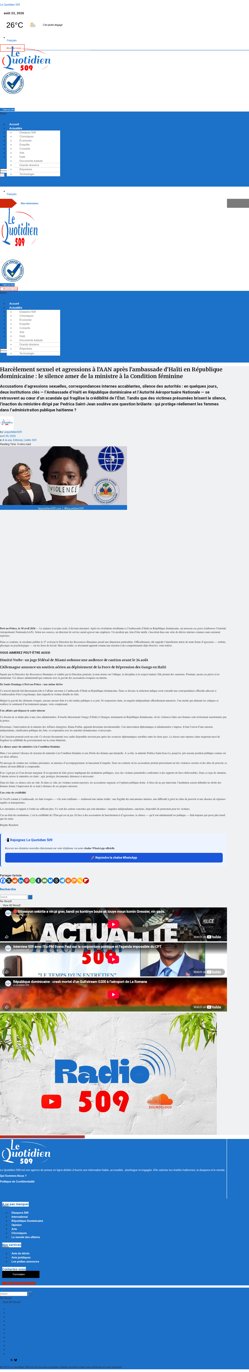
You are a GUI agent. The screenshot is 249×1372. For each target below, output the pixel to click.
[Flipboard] (86, 881)
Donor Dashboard (17, 1321)
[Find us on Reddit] (21, 1360)
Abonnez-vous (10, 289)
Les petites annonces (25, 1261)
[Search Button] (30, 897)
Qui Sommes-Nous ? (13, 1175)
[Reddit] (15, 881)
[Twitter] (115, 101)
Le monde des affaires (26, 1237)
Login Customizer (17, 1333)
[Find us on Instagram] (6, 1360)
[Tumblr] (39, 881)
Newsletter (13, 1341)
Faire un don (9, 109)
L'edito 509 (30, 440)
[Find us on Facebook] (1, 1360)
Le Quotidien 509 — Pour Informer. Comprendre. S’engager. (41, 1329)
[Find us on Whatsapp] (4, 1360)
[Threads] (56, 881)
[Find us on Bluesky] (16, 1360)
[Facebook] (110, 101)
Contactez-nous (16, 1309)
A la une (7, 440)
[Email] (44, 881)
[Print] (68, 881)
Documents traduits (31, 160)
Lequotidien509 (13, 432)
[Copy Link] (80, 881)
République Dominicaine (27, 1220)
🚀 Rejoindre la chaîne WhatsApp (114, 857)
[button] (102, 116)
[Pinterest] (27, 881)
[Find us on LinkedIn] (19, 1360)
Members (12, 1337)
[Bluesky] (50, 881)
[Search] (2, 175)
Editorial (17, 440)
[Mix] (74, 881)
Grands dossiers (29, 165)
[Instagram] (119, 101)
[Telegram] (123, 101)
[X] (9, 881)
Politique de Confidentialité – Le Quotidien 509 (34, 1350)
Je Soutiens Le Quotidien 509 (24, 1325)
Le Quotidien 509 (10, 5)
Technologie (26, 174)
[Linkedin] (21, 881)
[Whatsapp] (106, 101)
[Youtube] (128, 101)
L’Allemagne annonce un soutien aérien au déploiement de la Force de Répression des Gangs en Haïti (83, 667)
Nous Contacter (16, 1346)
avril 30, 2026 (8, 436)
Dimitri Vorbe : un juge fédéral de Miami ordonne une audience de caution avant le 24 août (74, 660)
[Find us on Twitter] (11, 1360)
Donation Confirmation (20, 1313)
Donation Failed (16, 1317)
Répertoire (25, 169)
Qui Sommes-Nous (18, 1354)
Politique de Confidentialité (17, 1181)
